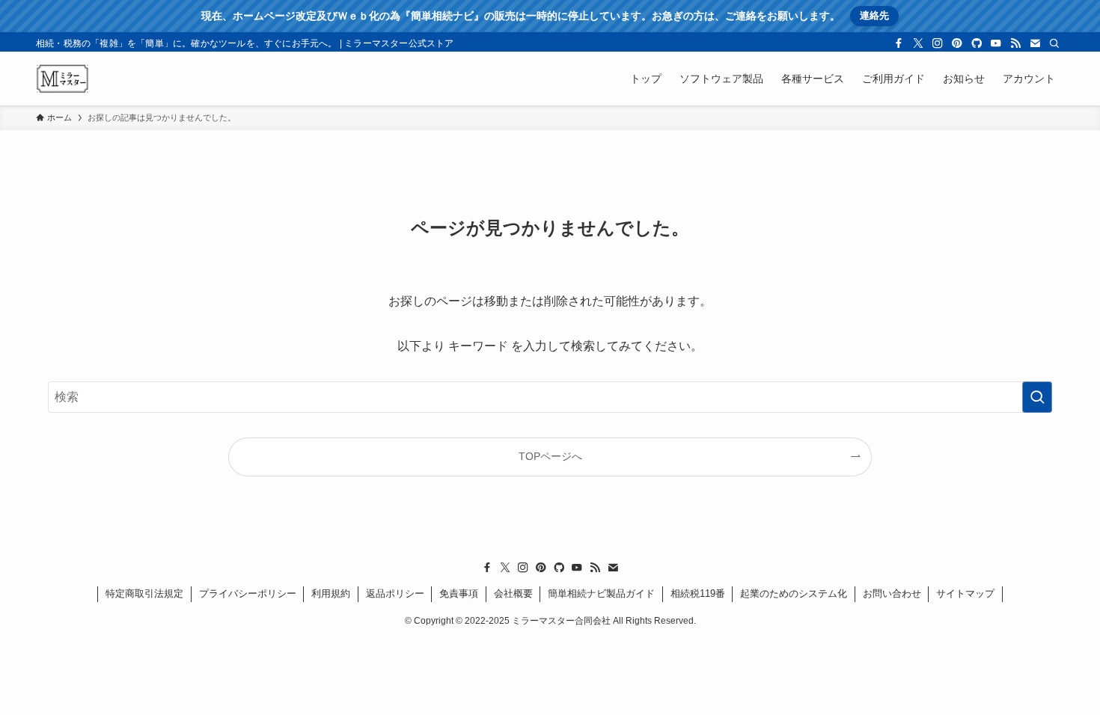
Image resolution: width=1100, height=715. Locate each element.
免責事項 (458, 593)
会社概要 (513, 593)
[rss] (1015, 43)
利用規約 (330, 593)
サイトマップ (965, 593)
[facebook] (898, 43)
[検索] (1054, 43)
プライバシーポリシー (247, 593)
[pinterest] (957, 43)
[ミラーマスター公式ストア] (62, 78)
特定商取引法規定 (144, 593)
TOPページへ (550, 456)
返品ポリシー (395, 593)
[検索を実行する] (1037, 397)
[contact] (1035, 43)
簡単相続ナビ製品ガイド (601, 593)
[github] (976, 43)
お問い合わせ (892, 593)
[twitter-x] (918, 43)
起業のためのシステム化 (793, 593)
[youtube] (996, 43)
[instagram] (937, 43)
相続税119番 (697, 593)
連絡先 (874, 15)
